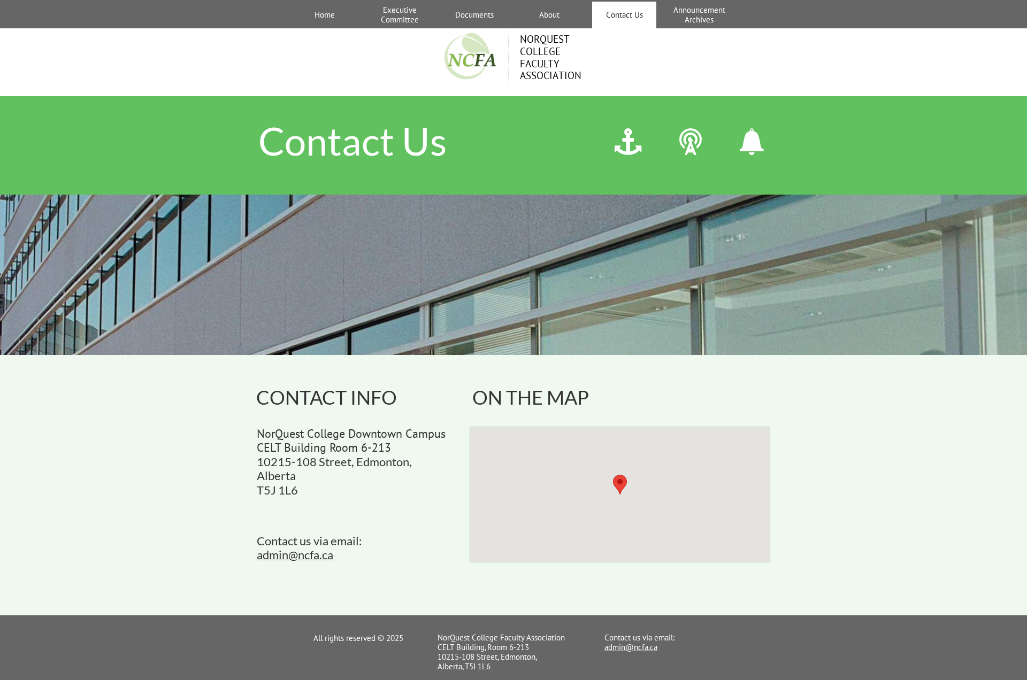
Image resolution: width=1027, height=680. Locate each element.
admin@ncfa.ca (630, 647)
